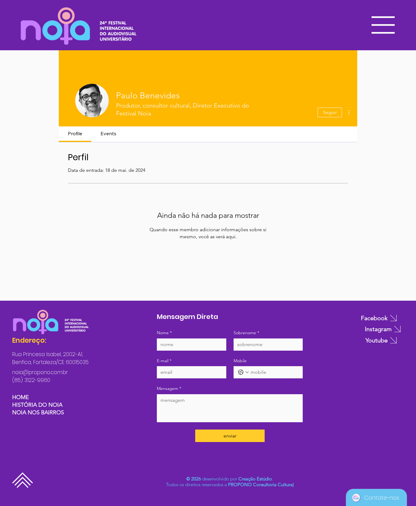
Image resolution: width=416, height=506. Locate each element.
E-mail (164, 360)
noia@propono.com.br (40, 372)
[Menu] (384, 25)
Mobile (240, 360)
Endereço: (29, 340)
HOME (20, 397)
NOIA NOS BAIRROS (38, 412)
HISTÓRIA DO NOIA (37, 405)
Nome (164, 332)
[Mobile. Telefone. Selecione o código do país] (243, 372)
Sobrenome (246, 332)
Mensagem (169, 388)
